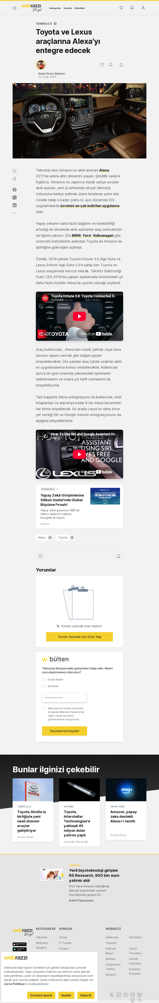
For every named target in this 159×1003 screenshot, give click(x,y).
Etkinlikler (80, 8)
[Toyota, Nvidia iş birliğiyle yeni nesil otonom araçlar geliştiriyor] (33, 789)
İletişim (111, 974)
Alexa (41, 537)
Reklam (111, 958)
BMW (76, 235)
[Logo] (31, 8)
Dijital (63, 937)
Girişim (64, 948)
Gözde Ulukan (25, 837)
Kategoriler (55, 8)
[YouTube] (125, 994)
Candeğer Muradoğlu (76, 841)
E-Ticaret (65, 943)
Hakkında (112, 937)
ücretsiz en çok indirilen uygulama (89, 206)
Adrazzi (45, 523)
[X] (111, 994)
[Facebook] (132, 1000)
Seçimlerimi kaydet (64, 731)
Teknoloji (44, 23)
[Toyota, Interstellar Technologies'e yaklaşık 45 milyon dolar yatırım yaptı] (79, 789)
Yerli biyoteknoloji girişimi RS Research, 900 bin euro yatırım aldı (94, 875)
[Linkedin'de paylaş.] (14, 205)
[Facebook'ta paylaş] (14, 190)
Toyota (62, 537)
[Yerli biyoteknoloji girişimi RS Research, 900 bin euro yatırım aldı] (52, 875)
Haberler (41, 937)
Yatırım (68, 806)
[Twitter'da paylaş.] (14, 197)
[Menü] (14, 9)
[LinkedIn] (118, 994)
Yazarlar (111, 943)
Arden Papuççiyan (81, 900)
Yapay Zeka (117, 806)
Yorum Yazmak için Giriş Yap (79, 637)
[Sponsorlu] (105, 496)
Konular (68, 8)
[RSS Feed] (139, 1000)
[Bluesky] (139, 994)
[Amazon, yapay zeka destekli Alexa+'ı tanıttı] (126, 789)
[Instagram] (132, 994)
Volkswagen (103, 235)
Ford (87, 235)
